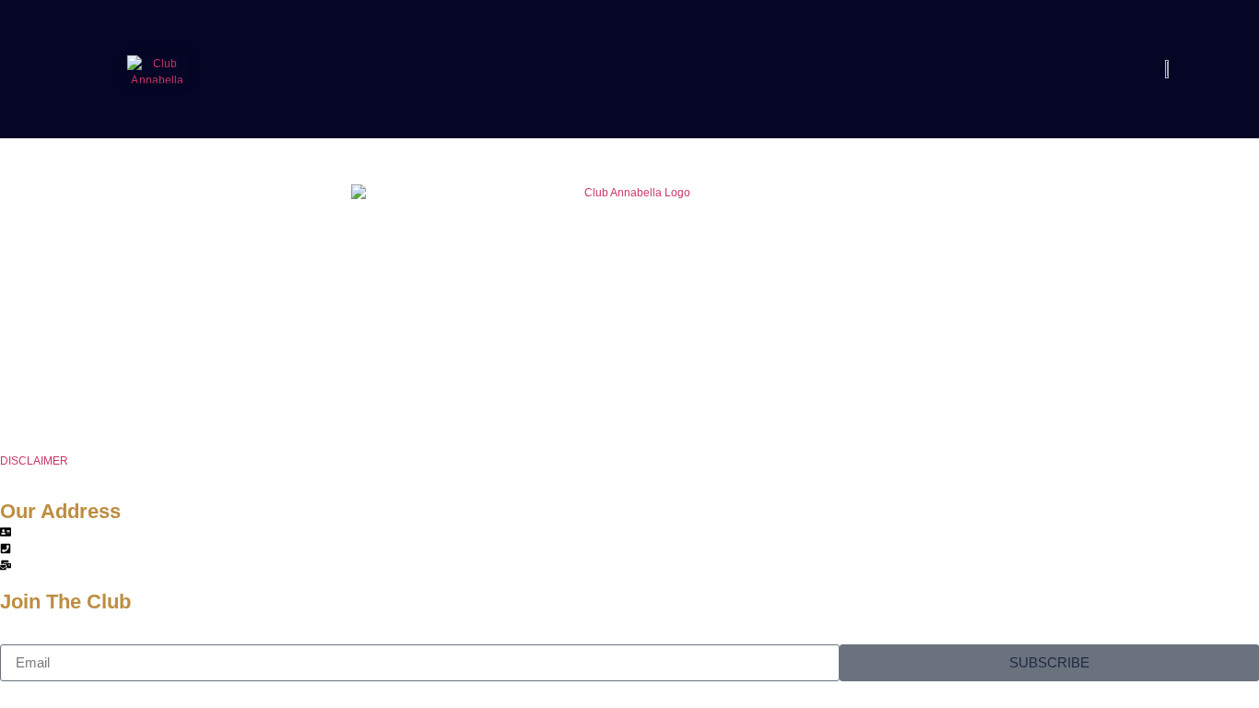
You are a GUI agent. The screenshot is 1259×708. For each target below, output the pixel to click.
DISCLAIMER (34, 460)
